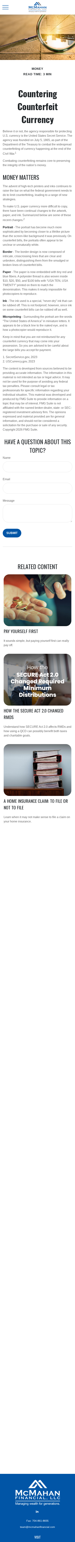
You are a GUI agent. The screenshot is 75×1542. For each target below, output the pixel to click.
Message (9, 500)
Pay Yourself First (21, 631)
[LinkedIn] (37, 1511)
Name (7, 457)
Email (6, 479)
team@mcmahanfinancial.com (37, 1526)
